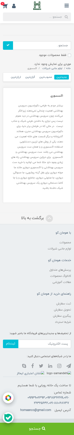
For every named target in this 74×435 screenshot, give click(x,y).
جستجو (35, 428)
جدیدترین (61, 77)
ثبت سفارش (63, 304)
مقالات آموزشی (61, 282)
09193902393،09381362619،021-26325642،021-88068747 (48, 400)
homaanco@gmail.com (35, 410)
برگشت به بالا (33, 218)
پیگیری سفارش (62, 316)
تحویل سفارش (62, 310)
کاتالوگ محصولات (60, 276)
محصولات (65, 242)
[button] (7, 5)
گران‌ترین (30, 77)
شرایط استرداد (63, 322)
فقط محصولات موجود (52, 55)
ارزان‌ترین (16, 77)
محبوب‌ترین (45, 77)
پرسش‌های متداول (60, 270)
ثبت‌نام (10, 344)
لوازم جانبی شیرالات (59, 249)
